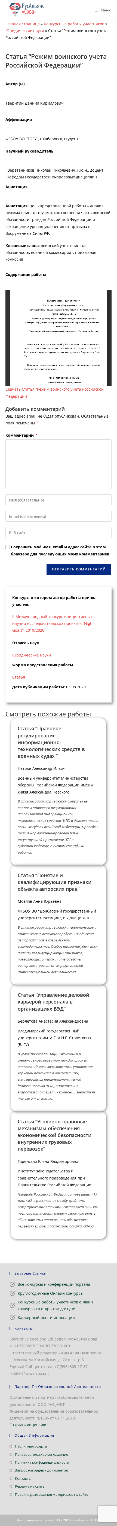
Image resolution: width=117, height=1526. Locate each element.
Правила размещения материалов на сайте (51, 1494)
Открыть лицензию (28, 1424)
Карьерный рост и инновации (46, 1317)
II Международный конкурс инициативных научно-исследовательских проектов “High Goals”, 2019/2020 (52, 623)
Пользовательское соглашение (41, 1454)
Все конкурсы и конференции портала (54, 1284)
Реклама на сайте (29, 1486)
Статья (18, 677)
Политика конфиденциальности (42, 1462)
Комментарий (21, 435)
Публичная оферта (31, 1446)
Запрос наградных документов (41, 1470)
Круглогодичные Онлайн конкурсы (51, 1293)
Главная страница (22, 23)
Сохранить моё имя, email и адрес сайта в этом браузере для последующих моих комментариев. (60, 550)
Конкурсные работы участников (74, 23)
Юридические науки (24, 30)
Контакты (23, 1478)
